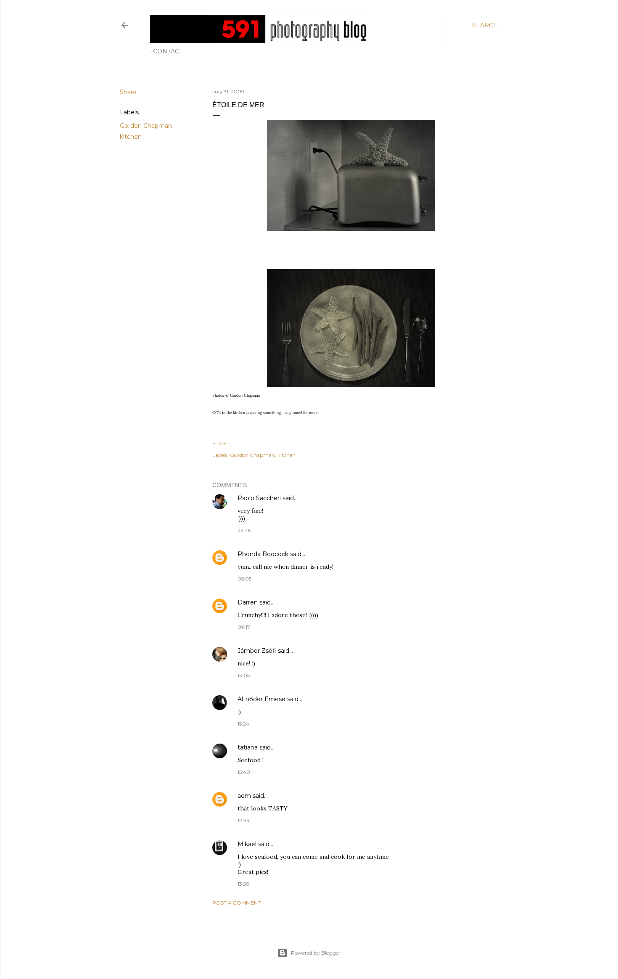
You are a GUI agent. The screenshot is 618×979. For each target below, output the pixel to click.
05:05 (244, 578)
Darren (248, 602)
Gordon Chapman (146, 125)
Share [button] (128, 92)
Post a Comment (236, 903)
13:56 (243, 884)
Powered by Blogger (316, 953)
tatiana (248, 747)
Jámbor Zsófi (257, 650)
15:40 (244, 772)
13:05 (244, 675)
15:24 (243, 723)
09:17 (244, 627)
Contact (167, 51)
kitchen (131, 136)
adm (244, 796)
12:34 (244, 820)
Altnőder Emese (261, 699)
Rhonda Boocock (263, 554)
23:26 (244, 530)
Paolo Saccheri (259, 498)
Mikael (247, 844)
